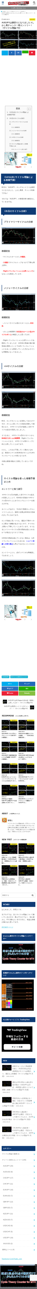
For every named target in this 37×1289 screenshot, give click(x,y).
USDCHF (8, 1232)
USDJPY (8, 1238)
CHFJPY (8, 1184)
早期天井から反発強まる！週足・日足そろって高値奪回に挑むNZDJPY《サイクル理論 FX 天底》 (17, 1102)
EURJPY (8, 1190)
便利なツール (8, 1249)
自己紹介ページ (7, 927)
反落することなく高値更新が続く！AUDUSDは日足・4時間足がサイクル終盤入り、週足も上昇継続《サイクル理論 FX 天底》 (17, 1071)
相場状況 (17, 127)
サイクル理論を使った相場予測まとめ (18, 145)
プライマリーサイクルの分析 (18, 123)
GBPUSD (8, 1208)
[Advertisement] (18, 81)
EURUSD (8, 1196)
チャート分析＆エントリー (19, 677)
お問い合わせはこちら (19, 8)
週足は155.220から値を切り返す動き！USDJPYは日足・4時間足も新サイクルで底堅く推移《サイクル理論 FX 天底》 (17, 1087)
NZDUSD (8, 1220)
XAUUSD (8, 1243)
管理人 (10, 820)
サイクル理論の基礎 (10, 1154)
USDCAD (8, 1226)
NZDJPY (8, 1214)
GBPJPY (8, 1202)
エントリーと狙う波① (21, 149)
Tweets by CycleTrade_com (12, 1259)
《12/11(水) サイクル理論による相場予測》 (18, 113)
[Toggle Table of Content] (28, 109)
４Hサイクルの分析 (17, 137)
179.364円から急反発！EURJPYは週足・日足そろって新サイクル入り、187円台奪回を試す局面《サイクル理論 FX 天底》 (17, 1133)
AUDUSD (8, 1172)
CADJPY (8, 1178)
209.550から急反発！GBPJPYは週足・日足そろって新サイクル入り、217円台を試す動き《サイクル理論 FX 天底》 (17, 1117)
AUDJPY (6, 677)
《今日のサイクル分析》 (16, 118)
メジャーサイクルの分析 (19, 130)
